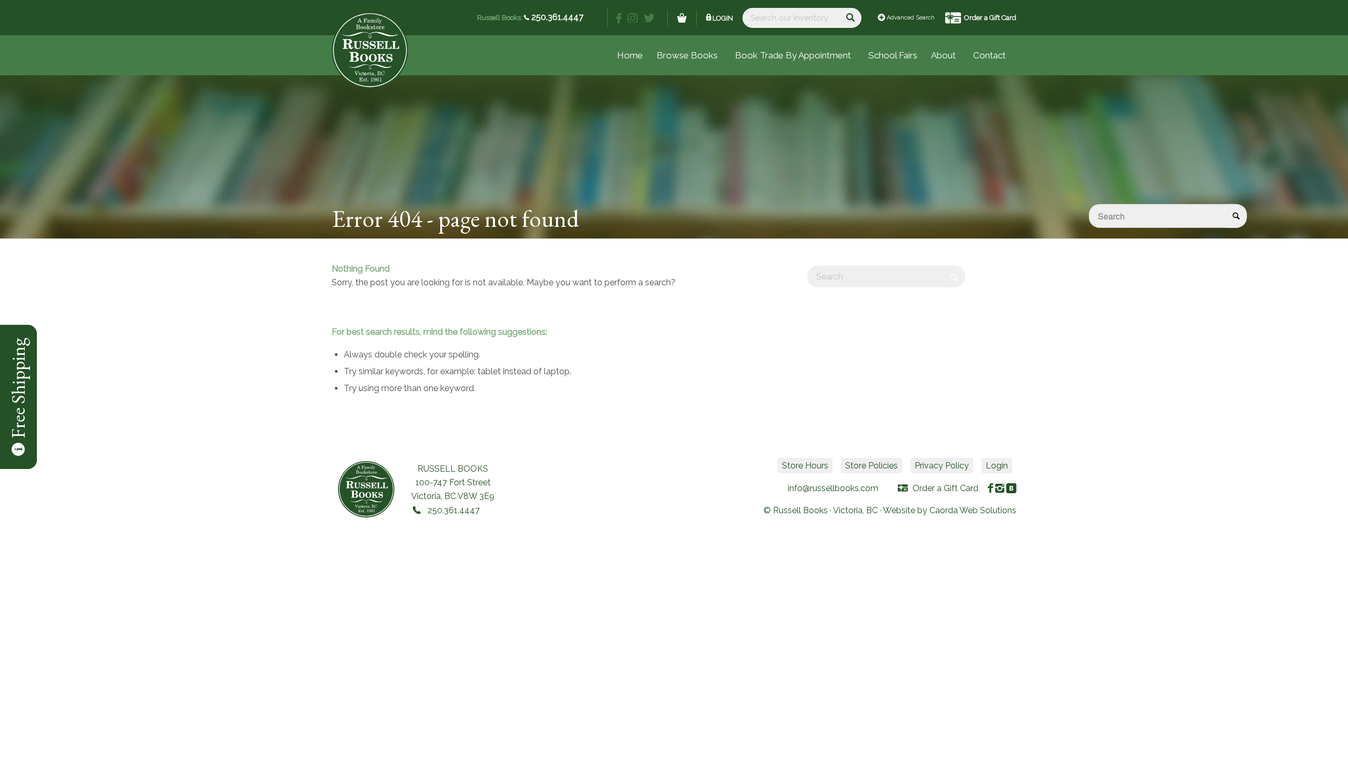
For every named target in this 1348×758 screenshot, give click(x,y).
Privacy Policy (942, 466)
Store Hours (805, 466)
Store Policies (871, 466)
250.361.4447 (556, 17)
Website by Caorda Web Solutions (949, 510)
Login (722, 18)
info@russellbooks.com (833, 488)
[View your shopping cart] (682, 18)
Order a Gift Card (990, 18)
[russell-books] (370, 50)
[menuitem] (892, 55)
